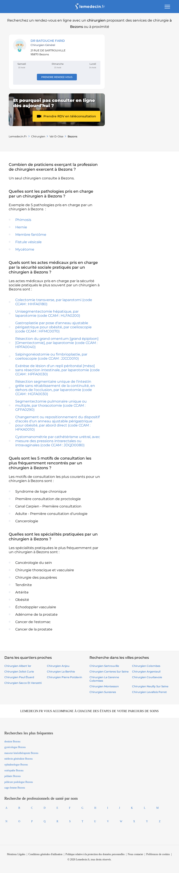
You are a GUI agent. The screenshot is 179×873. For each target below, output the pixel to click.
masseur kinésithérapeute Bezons (21, 753)
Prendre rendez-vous (56, 77)
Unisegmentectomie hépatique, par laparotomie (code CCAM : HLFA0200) (47, 313)
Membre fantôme (30, 235)
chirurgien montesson (104, 686)
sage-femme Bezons (14, 787)
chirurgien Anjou (58, 665)
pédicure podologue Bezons (18, 782)
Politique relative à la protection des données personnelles (95, 854)
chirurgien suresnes (103, 692)
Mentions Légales (16, 854)
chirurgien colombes (146, 665)
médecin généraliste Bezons (18, 758)
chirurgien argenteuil (146, 671)
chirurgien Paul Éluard (19, 677)
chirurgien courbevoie (147, 677)
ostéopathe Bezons (14, 770)
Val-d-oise (56, 136)
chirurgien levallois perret (149, 692)
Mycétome (24, 249)
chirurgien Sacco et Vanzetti (23, 682)
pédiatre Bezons (12, 776)
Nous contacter (135, 854)
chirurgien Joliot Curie (19, 671)
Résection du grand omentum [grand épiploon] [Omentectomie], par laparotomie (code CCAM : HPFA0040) (56, 343)
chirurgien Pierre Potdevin (64, 677)
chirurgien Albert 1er (17, 665)
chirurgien (38, 136)
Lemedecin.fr (18, 136)
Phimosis (23, 220)
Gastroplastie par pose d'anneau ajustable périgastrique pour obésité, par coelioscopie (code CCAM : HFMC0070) (53, 327)
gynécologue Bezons (15, 747)
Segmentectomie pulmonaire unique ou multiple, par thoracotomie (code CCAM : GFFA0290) (51, 405)
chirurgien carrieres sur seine (109, 671)
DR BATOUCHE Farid (48, 41)
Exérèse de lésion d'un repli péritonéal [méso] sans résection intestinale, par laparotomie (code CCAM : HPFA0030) (57, 370)
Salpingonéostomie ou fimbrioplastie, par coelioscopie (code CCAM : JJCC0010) (51, 356)
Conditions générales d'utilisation (45, 854)
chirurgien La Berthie (61, 671)
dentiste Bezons (12, 741)
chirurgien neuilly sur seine (150, 686)
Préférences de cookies (158, 854)
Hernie (21, 227)
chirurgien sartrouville (104, 665)
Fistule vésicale (28, 242)
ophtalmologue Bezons (16, 764)
